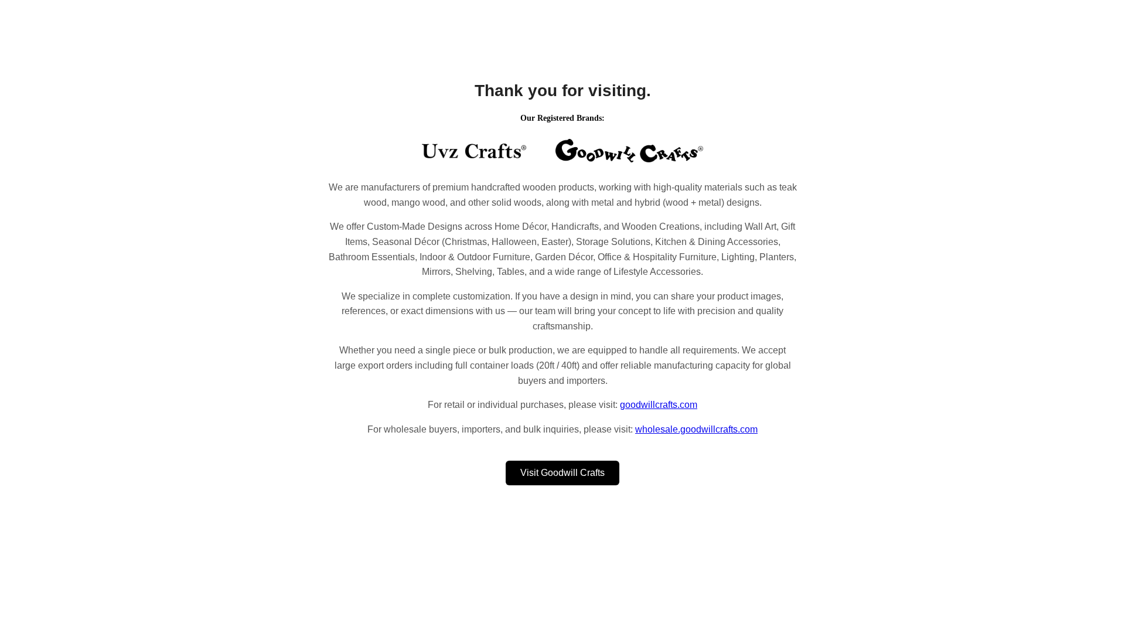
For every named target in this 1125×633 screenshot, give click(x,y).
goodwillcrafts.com (658, 405)
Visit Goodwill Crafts (562, 473)
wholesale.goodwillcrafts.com (696, 429)
